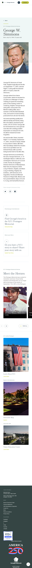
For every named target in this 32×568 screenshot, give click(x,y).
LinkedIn (5, 528)
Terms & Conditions (7, 511)
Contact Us (5, 508)
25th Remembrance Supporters (10, 506)
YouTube (5, 526)
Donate (25, 2)
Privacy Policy (6, 513)
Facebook (5, 519)
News (4, 510)
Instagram (5, 521)
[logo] (8, 2)
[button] (6, 326)
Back (6, 20)
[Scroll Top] (28, 564)
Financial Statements (7, 504)
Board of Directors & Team (8, 502)
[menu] (19, 2)
